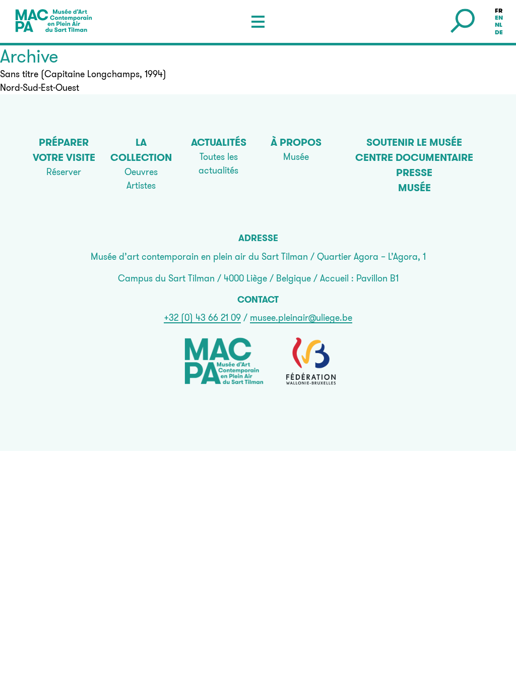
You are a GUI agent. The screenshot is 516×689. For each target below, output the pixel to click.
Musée (296, 156)
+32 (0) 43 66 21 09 (202, 317)
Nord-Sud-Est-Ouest (39, 87)
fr (498, 10)
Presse (414, 172)
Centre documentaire (414, 157)
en (499, 17)
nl (498, 25)
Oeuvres (141, 172)
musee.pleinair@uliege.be (301, 317)
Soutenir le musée (414, 142)
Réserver (63, 172)
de (499, 32)
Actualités (218, 142)
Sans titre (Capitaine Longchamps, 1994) (83, 74)
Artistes (141, 185)
